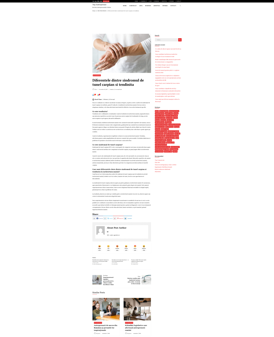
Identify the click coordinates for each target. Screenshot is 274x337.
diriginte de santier (159, 127)
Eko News (157, 129)
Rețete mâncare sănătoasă (162, 169)
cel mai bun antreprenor (174, 124)
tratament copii (168, 151)
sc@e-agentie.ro (115, 235)
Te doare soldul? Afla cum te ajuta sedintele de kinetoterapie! (138, 260)
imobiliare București (169, 133)
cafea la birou (170, 120)
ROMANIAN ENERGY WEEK (162, 149)
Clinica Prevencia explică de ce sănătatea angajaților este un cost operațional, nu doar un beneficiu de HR (168, 78)
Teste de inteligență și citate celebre (165, 165)
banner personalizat (160, 118)
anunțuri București (159, 113)
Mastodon (158, 171)
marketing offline (159, 138)
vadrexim (175, 151)
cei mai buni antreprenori (161, 124)
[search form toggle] (180, 5)
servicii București (174, 149)
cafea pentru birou (159, 122)
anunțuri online (169, 113)
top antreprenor (159, 151)
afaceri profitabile (163, 111)
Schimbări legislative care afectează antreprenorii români (136, 327)
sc (108, 231)
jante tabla (177, 133)
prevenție (169, 140)
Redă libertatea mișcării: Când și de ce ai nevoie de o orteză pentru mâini (100, 260)
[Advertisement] (137, 23)
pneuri (177, 138)
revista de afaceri (175, 147)
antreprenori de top (174, 111)
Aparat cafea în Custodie (171, 115)
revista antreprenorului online (162, 147)
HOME (136, 1)
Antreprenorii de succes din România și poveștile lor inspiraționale (105, 327)
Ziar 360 (157, 162)
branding (175, 118)
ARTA (150, 1)
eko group (176, 127)
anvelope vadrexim (159, 115)
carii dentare (168, 122)
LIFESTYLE (164, 1)
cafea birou (163, 120)
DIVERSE (171, 1)
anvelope (176, 113)
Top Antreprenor (99, 4)
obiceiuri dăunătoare (170, 138)
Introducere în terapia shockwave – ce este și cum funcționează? (120, 260)
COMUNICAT (143, 1)
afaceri (156, 111)
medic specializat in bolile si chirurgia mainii (107, 205)
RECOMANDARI (97, 75)
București (157, 120)
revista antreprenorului (161, 144)
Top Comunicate (159, 160)
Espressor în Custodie (173, 131)
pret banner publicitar (160, 140)
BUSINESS (156, 1)
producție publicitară (160, 142)
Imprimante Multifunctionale (163, 167)
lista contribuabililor (160, 135)
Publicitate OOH (170, 142)
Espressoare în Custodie (161, 131)
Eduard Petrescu (169, 127)
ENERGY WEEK (164, 129)
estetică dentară (159, 133)
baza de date (169, 118)
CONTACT (178, 1)
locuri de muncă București (172, 135)
